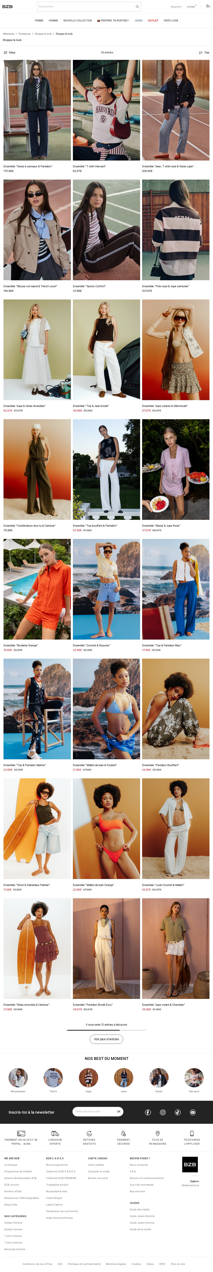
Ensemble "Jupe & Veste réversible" (24, 406)
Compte (191, 7)
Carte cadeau (96, 1165)
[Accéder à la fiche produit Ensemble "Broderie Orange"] (37, 589)
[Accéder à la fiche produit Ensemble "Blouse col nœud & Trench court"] (37, 230)
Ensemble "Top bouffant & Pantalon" (95, 525)
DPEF (162, 1264)
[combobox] (89, 6)
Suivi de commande (142, 1184)
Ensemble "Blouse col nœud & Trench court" (30, 286)
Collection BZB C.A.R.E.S (61, 1171)
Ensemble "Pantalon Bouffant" (160, 765)
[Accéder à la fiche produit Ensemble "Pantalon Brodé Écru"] (106, 948)
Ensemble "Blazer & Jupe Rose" (161, 525)
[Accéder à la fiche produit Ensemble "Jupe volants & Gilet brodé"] (176, 349)
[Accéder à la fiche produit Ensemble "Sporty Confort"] (106, 230)
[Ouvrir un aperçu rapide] (67, 63)
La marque (10, 1165)
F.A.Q (133, 1171)
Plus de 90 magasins (157, 1142)
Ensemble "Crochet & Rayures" (91, 645)
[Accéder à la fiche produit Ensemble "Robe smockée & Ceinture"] (37, 948)
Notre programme (57, 1165)
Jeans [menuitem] (139, 20)
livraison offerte (55, 1142)
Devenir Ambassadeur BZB (20, 1178)
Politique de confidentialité (84, 1264)
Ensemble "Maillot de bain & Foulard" (95, 765)
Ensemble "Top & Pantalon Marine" (24, 765)
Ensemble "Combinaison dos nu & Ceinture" (29, 525)
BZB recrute (11, 1184)
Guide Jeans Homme (142, 1216)
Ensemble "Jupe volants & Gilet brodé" (165, 406)
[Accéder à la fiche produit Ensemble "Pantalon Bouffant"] (176, 709)
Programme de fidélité (18, 1171)
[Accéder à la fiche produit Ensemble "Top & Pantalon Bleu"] (176, 589)
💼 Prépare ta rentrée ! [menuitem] (113, 20)
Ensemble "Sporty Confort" (89, 286)
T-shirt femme (13, 1236)
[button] (67, 64)
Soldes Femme (13, 1222)
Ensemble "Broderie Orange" (20, 645)
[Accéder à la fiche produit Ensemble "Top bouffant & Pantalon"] (106, 469)
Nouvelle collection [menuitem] (78, 20)
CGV (60, 1264)
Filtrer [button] (12, 52)
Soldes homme (13, 1229)
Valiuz (150, 1264)
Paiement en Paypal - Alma (21, 1142)
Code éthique (54, 1198)
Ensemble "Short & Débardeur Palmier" (26, 885)
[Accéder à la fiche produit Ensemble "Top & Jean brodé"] (106, 349)
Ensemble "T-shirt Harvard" (89, 166)
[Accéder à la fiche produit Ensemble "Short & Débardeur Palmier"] (37, 828)
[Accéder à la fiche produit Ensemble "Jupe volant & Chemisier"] (176, 948)
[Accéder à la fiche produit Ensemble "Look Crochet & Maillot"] (176, 828)
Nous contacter (139, 1165)
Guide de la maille (140, 1229)
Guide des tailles (140, 1209)
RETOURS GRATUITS (89, 1142)
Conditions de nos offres (37, 1264)
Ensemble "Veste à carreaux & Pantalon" (28, 166)
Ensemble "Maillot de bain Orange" (93, 885)
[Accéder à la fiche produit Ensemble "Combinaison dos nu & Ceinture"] (37, 469)
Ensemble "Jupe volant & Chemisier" (163, 1004)
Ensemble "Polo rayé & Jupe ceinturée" (165, 286)
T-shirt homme (13, 1242)
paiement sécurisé (123, 1142)
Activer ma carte (98, 1178)
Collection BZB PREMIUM (61, 1178)
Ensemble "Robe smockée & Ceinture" (26, 1004)
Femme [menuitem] (39, 20)
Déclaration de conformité (62, 1211)
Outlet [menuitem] (153, 20)
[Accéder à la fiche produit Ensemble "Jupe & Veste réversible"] (37, 349)
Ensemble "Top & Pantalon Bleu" (162, 645)
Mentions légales (116, 1264)
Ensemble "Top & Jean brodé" (91, 406)
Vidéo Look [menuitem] (171, 20)
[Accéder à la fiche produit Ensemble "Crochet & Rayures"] (106, 589)
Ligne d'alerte (54, 1204)
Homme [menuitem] (53, 20)
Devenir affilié (13, 1191)
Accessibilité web (56, 1191)
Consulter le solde (99, 1171)
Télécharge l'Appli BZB (192, 1142)
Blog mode (10, 1204)
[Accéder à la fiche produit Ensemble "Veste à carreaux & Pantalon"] (37, 110)
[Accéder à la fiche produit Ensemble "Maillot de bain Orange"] (106, 828)
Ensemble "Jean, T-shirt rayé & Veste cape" (168, 166)
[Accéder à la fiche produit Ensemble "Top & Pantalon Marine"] (37, 709)
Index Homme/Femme (59, 1218)
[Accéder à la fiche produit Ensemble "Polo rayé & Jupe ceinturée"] (176, 230)
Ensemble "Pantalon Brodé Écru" (93, 1004)
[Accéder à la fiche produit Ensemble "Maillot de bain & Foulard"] (106, 709)
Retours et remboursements (147, 1178)
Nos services (137, 1191)
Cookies (136, 1264)
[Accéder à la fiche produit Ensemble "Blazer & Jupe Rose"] (176, 469)
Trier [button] (207, 52)
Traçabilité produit (57, 1184)
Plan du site (178, 1264)
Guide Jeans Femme (142, 1222)
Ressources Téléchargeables (21, 1198)
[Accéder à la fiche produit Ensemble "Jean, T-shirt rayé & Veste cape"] (176, 110)
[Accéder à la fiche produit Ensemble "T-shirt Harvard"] (106, 110)
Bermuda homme (14, 1249)
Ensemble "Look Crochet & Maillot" (163, 885)
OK (118, 1111)
